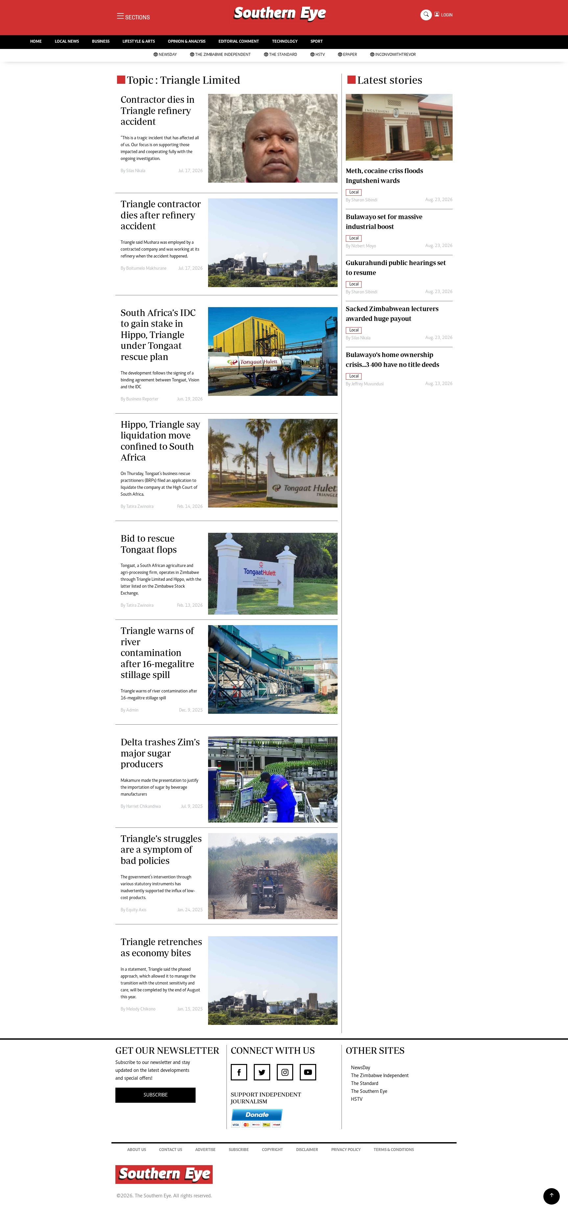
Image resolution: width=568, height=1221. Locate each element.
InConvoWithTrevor (395, 55)
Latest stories (389, 80)
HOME (36, 42)
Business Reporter (142, 399)
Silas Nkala (135, 171)
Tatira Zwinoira (140, 507)
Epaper (350, 55)
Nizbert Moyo (363, 246)
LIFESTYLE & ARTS (139, 42)
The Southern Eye (369, 1091)
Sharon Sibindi (364, 200)
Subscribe (239, 1150)
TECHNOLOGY (284, 42)
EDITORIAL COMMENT (239, 42)
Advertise (205, 1150)
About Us (136, 1150)
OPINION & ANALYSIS (186, 42)
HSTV (320, 55)
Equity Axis (136, 910)
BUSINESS (100, 42)
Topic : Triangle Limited (183, 80)
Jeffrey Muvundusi (367, 384)
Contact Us (170, 1150)
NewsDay (168, 55)
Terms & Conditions (394, 1150)
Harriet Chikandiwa (143, 806)
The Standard (283, 55)
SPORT (317, 42)
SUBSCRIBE (156, 1095)
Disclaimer (307, 1150)
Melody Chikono (140, 1009)
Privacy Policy (346, 1150)
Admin (132, 710)
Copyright (272, 1150)
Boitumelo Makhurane (146, 268)
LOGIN (446, 15)
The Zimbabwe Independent (223, 55)
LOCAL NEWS (67, 42)
